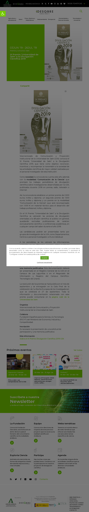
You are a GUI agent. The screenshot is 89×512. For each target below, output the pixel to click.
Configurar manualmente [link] (44, 262)
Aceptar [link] (44, 258)
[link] (3, 14)
